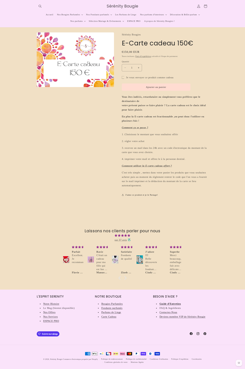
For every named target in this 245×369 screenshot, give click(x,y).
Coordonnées (197, 359)
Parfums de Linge (111, 312)
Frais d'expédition (143, 56)
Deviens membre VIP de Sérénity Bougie (182, 316)
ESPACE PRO (51, 320)
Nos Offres (49, 312)
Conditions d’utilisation (159, 359)
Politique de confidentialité (136, 359)
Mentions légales (137, 362)
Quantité (125, 61)
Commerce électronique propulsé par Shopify (80, 359)
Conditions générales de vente (115, 362)
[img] (122, 235)
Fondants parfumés (111, 308)
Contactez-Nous (168, 312)
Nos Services (50, 316)
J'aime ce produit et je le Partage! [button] (141, 195)
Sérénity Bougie (56, 359)
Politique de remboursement (112, 359)
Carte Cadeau (108, 316)
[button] (40, 6)
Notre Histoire (51, 303)
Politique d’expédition (179, 359)
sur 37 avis (121, 239)
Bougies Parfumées (112, 303)
